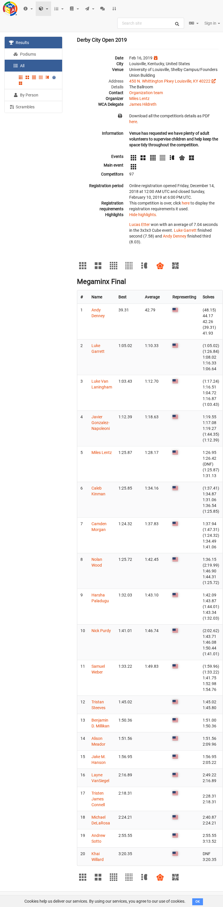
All (21, 65)
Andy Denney (174, 236)
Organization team (146, 92)
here (133, 121)
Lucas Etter (139, 224)
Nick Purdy (101, 630)
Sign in (210, 23)
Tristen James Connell (98, 799)
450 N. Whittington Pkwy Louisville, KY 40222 (170, 81)
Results (22, 42)
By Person (28, 95)
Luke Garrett (185, 230)
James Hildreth (143, 104)
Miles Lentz (139, 98)
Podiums (27, 54)
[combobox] (150, 23)
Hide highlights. (143, 214)
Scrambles (25, 107)
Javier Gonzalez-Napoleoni (100, 423)
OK (197, 902)
